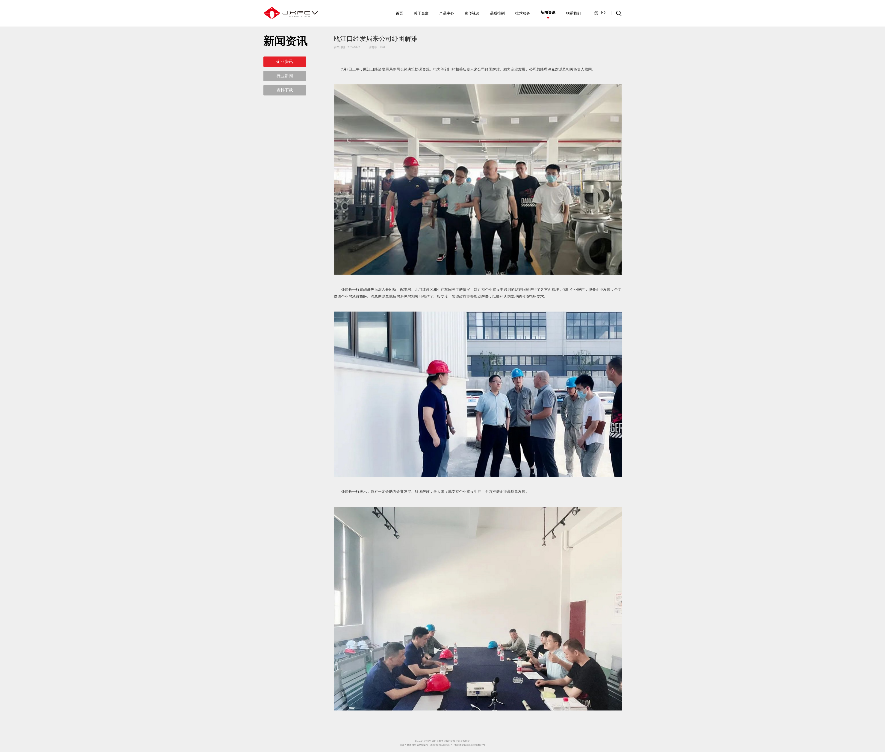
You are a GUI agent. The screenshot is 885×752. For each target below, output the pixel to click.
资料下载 (284, 90)
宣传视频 (472, 13)
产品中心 (446, 13)
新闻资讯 (548, 12)
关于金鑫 (421, 13)
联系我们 (573, 13)
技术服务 (522, 13)
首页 (399, 13)
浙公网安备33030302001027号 (469, 745)
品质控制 (497, 13)
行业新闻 (284, 76)
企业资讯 (284, 61)
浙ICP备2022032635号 (441, 745)
